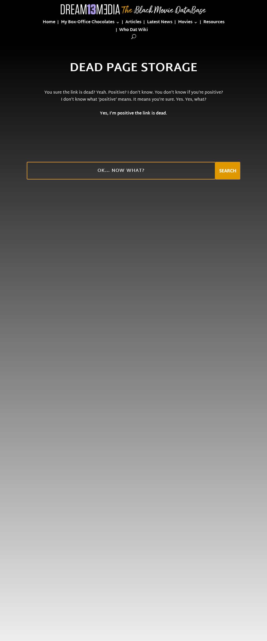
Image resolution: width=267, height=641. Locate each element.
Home (49, 23)
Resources (213, 23)
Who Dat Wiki (133, 31)
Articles (133, 23)
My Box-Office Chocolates (87, 23)
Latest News (159, 23)
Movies (185, 23)
